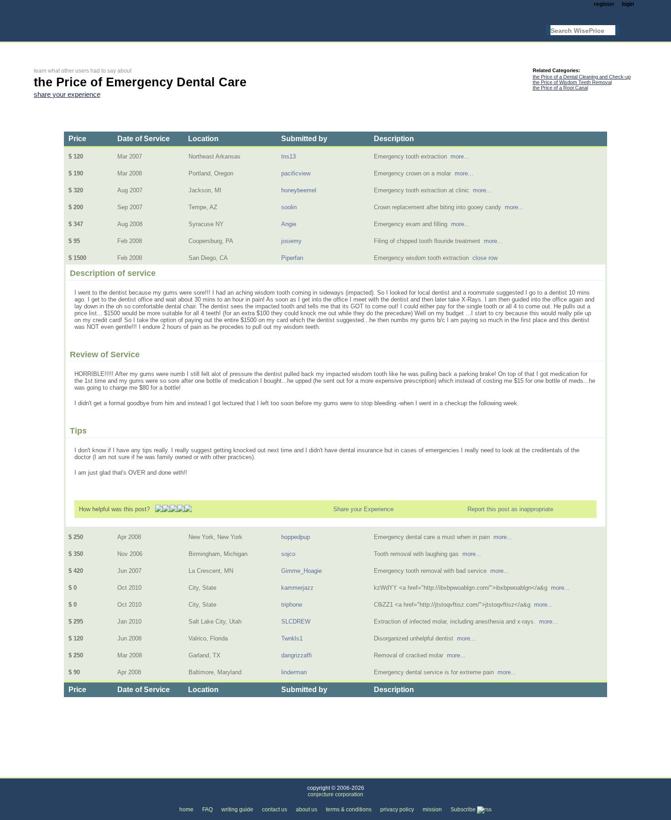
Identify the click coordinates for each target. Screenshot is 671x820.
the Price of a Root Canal (560, 87)
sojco (288, 553)
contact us (274, 809)
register (604, 4)
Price (77, 139)
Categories (48, 771)
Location (203, 139)
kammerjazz (297, 587)
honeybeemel (298, 190)
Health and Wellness (103, 771)
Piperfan (292, 257)
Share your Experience (363, 509)
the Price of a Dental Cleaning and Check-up (582, 76)
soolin (289, 207)
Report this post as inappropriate (510, 509)
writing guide (237, 809)
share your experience (67, 94)
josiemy (291, 241)
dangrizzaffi (296, 655)
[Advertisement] (200, 48)
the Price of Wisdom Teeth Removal (572, 82)
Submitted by (304, 139)
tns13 (288, 156)
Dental (152, 771)
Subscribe (464, 809)
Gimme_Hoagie (301, 570)
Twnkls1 (292, 638)
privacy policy (397, 809)
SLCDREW (295, 621)
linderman (294, 672)
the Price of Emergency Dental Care (222, 771)
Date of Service (143, 139)
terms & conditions (349, 809)
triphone (291, 604)
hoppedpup (295, 537)
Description (394, 139)
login (628, 4)
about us (306, 809)
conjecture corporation (335, 794)
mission (432, 809)
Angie (288, 224)
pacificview (295, 173)
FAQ (207, 809)
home (186, 809)
